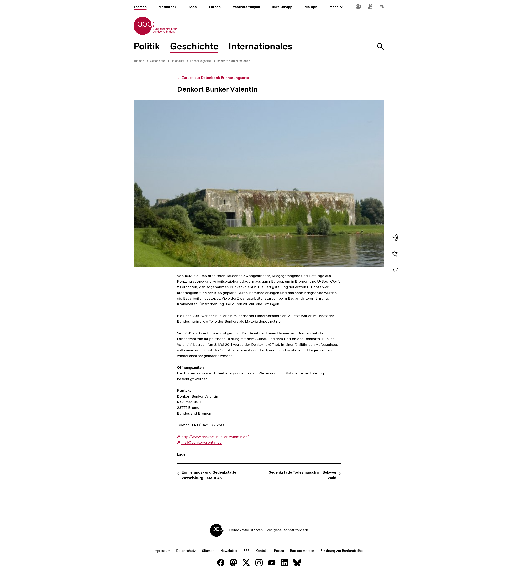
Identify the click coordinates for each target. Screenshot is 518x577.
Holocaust (177, 61)
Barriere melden (302, 551)
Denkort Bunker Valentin (234, 61)
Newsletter (228, 551)
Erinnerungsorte (200, 61)
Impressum (161, 551)
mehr (336, 7)
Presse (279, 551)
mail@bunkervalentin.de (201, 442)
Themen (139, 61)
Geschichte (157, 61)
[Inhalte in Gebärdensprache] (370, 7)
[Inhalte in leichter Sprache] (358, 7)
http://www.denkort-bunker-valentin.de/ (215, 437)
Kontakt (262, 551)
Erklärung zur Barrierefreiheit (342, 551)
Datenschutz (186, 551)
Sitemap (208, 551)
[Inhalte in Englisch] (382, 7)
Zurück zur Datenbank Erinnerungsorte (215, 78)
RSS (246, 551)
